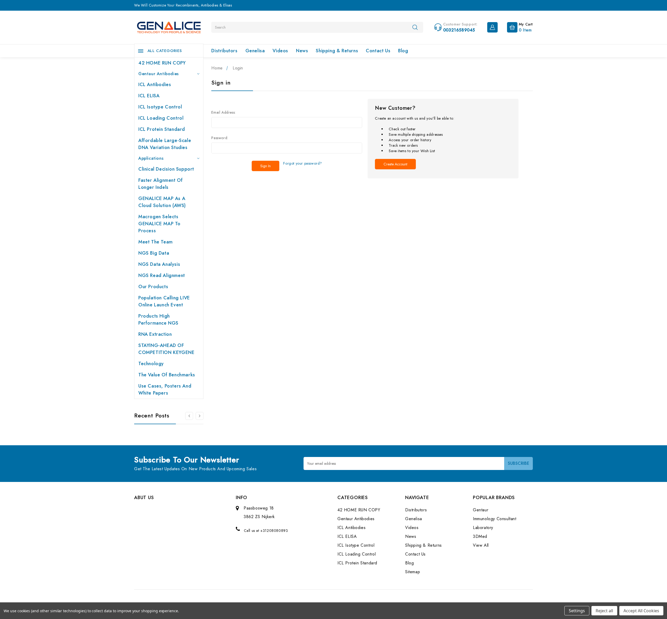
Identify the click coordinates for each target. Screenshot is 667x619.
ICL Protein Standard (161, 129)
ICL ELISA (148, 95)
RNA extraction (155, 334)
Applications (150, 158)
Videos (280, 50)
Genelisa (255, 50)
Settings (577, 611)
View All (481, 545)
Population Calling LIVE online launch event (164, 301)
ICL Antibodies (154, 84)
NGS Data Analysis (159, 264)
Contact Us (378, 50)
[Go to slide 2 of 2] (189, 416)
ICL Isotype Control (160, 107)
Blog (403, 50)
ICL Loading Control (160, 118)
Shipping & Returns (337, 50)
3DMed (480, 536)
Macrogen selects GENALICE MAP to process (159, 223)
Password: (219, 137)
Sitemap (412, 572)
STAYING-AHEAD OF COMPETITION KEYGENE (166, 349)
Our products (153, 286)
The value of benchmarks (166, 374)
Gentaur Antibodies (158, 74)
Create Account (395, 164)
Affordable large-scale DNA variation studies (164, 144)
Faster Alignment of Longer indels (160, 184)
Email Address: (223, 112)
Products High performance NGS (158, 319)
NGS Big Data (153, 253)
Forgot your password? (302, 163)
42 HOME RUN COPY (162, 63)
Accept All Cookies (641, 611)
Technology (151, 363)
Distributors (224, 50)
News (302, 50)
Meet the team (155, 241)
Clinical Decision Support (166, 169)
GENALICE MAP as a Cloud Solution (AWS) (162, 202)
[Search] (415, 27)
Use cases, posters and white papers (164, 389)
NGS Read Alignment (161, 275)
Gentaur (480, 510)
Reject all (604, 611)
